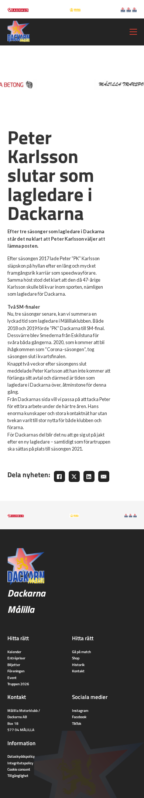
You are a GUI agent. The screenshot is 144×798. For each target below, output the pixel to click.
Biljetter (13, 665)
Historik (78, 665)
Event (12, 677)
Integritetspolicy (20, 763)
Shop (75, 658)
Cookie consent (18, 769)
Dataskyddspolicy (21, 756)
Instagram (80, 710)
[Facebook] (59, 476)
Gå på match (81, 652)
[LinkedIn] (89, 476)
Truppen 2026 (18, 684)
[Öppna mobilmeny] (133, 32)
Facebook (79, 717)
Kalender (14, 652)
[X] (74, 476)
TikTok (76, 723)
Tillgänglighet (17, 775)
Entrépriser (16, 658)
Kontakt (78, 671)
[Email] (103, 476)
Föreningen (15, 671)
